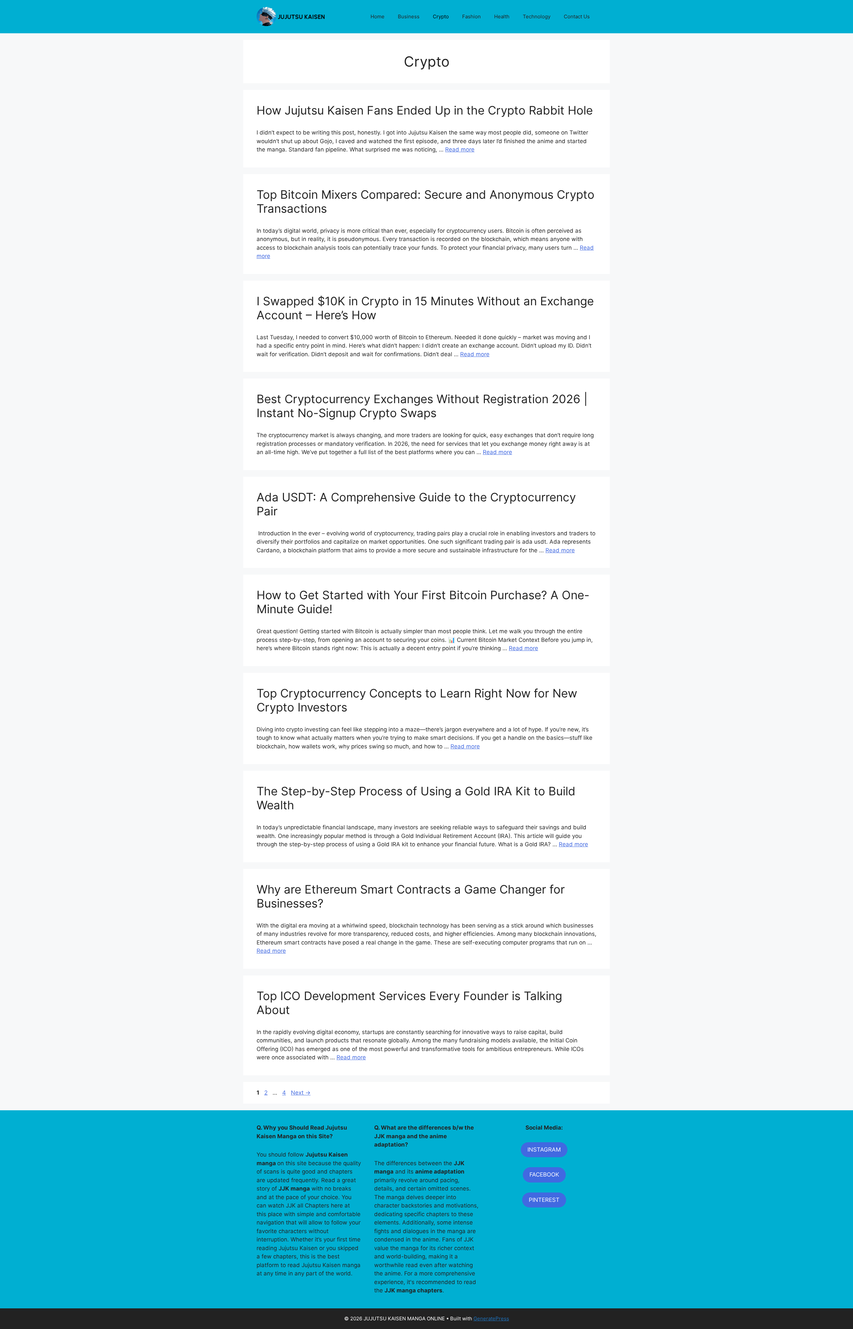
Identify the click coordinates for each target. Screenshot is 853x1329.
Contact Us (577, 16)
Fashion (471, 16)
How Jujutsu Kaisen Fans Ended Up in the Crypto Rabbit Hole (425, 110)
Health (501, 16)
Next (301, 1092)
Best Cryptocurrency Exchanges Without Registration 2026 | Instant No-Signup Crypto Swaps (422, 406)
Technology (536, 16)
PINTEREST (544, 1199)
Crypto (441, 16)
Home (378, 16)
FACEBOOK (544, 1174)
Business (409, 16)
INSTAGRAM (544, 1149)
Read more (459, 149)
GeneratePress (491, 1318)
